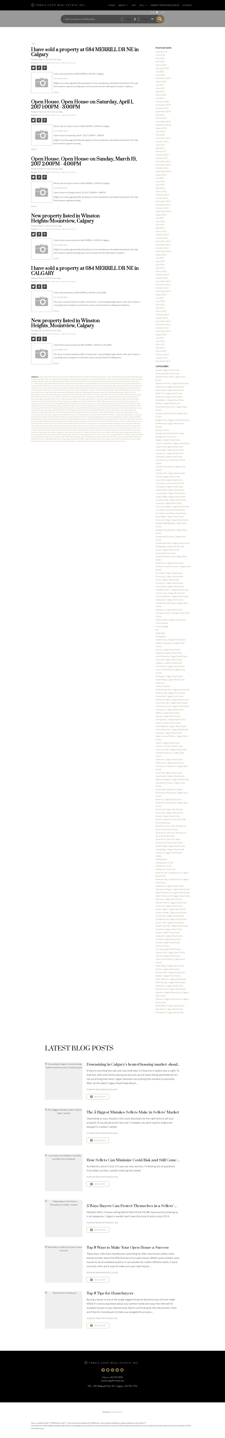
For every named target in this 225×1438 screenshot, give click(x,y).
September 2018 (163, 125)
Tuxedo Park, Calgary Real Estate (133, 434)
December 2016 (163, 161)
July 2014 (160, 258)
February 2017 (162, 154)
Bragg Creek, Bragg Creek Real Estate (68, 381)
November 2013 (163, 284)
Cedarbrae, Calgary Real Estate (126, 383)
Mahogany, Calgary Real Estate (127, 405)
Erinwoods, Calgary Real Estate (94, 397)
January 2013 (162, 317)
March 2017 (161, 151)
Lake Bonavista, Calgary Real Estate (171, 656)
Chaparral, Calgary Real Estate (169, 456)
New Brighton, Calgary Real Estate (78, 412)
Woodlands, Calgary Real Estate (116, 441)
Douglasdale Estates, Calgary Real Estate (124, 392)
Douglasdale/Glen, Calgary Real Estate (42, 394)
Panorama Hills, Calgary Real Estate (93, 414)
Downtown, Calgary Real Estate (170, 563)
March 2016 (161, 191)
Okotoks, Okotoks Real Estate (73, 414)
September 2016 (163, 171)
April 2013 (160, 307)
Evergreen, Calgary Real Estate (129, 397)
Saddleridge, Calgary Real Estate (170, 849)
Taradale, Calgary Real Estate (70, 434)
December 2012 (163, 321)
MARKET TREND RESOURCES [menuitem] (165, 5)
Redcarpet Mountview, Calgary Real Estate (86, 419)
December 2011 (163, 361)
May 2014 (160, 264)
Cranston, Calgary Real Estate (55, 390)
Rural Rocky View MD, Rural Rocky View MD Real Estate (59, 423)
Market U (50, 408)
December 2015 (163, 201)
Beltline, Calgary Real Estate (110, 379)
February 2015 (162, 234)
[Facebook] (103, 1370)
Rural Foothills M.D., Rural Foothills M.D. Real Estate (101, 421)
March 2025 (161, 65)
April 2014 (160, 268)
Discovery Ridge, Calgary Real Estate (49, 392)
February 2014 (162, 274)
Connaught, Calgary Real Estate (64, 388)
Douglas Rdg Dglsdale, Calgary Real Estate (73, 392)
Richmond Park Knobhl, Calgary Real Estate (129, 419)
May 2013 (160, 304)
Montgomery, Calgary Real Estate (41, 412)
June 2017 (160, 144)
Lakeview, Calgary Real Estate (47, 405)
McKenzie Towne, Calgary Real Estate (71, 410)
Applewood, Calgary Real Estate (128, 377)
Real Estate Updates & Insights (64, 419)
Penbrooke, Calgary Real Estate (45, 417)
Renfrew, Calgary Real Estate (108, 419)
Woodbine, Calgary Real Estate (98, 441)
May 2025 (160, 58)
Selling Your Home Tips (108, 425)
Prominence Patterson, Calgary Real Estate (67, 417)
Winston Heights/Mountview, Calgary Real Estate (57, 63)
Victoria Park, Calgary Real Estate (118, 437)
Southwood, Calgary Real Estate (45, 432)
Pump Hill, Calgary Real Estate (89, 417)
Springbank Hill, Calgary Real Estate (65, 432)
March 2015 (161, 231)
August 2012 (161, 334)
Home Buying (121, 401)
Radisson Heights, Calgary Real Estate (129, 417)
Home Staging (130, 401)
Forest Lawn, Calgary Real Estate (83, 399)
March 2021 (161, 94)
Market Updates (59, 408)
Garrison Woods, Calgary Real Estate (104, 399)
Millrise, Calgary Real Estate (110, 410)
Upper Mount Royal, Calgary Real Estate (60, 437)
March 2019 (161, 118)
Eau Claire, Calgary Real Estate (75, 397)
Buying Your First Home (166, 436)
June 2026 (160, 55)
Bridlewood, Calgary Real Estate (89, 381)
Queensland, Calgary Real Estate (107, 417)
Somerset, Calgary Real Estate (93, 430)
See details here (61, 78)
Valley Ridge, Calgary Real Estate (82, 437)
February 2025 (162, 68)
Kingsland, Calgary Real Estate (118, 403)
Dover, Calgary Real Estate (81, 394)
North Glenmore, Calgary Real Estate (99, 412)
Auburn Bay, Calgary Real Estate (170, 390)
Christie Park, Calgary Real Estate (101, 386)
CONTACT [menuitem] (187, 5)
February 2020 (162, 101)
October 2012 (162, 328)
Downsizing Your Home (97, 394)
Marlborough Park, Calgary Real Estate (75, 408)
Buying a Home (108, 381)
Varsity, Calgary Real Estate (100, 437)
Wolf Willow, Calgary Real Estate (78, 441)
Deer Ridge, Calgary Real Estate (170, 516)
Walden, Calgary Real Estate (168, 975)
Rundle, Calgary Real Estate (77, 421)
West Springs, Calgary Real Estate (67, 439)
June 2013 (160, 301)
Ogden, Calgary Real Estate (56, 414)
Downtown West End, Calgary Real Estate (117, 394)
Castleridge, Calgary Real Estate (106, 383)
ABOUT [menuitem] (122, 5)
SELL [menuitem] (141, 5)
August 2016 (161, 174)
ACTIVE (152, 12)
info (136, 401)
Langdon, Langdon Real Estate (65, 405)
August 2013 (161, 294)
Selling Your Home (94, 425)
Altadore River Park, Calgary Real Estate (84, 377)
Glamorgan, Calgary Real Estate (124, 399)
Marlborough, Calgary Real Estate (98, 408)
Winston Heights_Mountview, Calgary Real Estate (57, 281)
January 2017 (162, 158)
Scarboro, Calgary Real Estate (51, 425)
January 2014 (162, 278)
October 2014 (162, 248)
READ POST (100, 1096)
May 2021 (160, 91)
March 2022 (161, 81)
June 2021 (160, 88)
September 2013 (163, 291)
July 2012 (160, 338)
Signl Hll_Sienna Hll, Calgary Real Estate (173, 896)
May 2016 (160, 184)
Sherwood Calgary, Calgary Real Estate (95, 428)
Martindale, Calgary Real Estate (117, 408)
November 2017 (163, 138)
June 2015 (160, 221)
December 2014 (163, 241)
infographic (34, 403)
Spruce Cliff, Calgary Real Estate (86, 432)
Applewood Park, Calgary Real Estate (107, 377)
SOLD (163, 12)
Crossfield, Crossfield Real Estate (97, 390)
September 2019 (163, 111)
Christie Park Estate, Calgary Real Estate (78, 386)
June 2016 (160, 181)
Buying (101, 381)
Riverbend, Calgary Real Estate (41, 421)
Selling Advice (70, 425)
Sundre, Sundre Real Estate (168, 932)
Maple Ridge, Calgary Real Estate (170, 679)
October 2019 (162, 108)
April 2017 (160, 148)
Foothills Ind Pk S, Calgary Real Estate (62, 399)
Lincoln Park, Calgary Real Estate (84, 405)
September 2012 (163, 331)
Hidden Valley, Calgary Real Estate (107, 401)
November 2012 (163, 324)
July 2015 (160, 218)
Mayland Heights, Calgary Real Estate (172, 699)
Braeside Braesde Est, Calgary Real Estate (130, 379)
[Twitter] (108, 1370)
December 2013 (163, 281)
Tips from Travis (101, 434)
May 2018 (160, 134)
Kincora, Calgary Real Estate (100, 403)
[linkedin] (117, 1370)
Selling (63, 425)
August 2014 (161, 254)
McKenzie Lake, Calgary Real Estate (48, 410)
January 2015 (162, 238)
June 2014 (160, 261)
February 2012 (162, 354)
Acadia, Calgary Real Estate (47, 377)
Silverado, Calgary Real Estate (54, 430)
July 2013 (160, 298)
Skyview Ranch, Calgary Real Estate (73, 430)
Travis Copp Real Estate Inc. (60, 5)
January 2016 (162, 198)
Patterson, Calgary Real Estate (169, 759)
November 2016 (163, 164)
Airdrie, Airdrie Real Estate (64, 377)
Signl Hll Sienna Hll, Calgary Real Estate (118, 428)
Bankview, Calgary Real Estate (73, 379)
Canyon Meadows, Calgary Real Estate (66, 383)
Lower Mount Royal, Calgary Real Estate (106, 405)
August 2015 (161, 214)
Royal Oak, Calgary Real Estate (59, 421)
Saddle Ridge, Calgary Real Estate (122, 423)
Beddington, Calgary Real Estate (91, 379)
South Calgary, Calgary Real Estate (113, 430)
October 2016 (162, 168)
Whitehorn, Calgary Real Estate (87, 439)
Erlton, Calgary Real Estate (111, 397)
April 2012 (160, 347)
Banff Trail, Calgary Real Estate (54, 379)
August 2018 (161, 128)
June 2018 (160, 131)
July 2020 (160, 98)
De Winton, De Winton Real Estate (118, 390)
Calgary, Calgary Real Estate (47, 383)
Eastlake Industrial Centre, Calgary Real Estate (52, 397)
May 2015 (160, 224)
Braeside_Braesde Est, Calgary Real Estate (44, 381)
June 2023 (160, 75)
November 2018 (163, 121)
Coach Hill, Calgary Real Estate (169, 480)
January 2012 (162, 357)
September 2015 (163, 211)
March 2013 (161, 311)
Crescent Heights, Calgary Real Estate (75, 390)
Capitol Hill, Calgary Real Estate (87, 383)
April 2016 (160, 188)
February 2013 (162, 314)
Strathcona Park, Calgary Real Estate (107, 432)
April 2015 (160, 228)
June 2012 (160, 341)
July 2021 (160, 85)
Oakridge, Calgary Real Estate (119, 412)
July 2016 (160, 178)
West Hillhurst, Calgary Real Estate (46, 439)
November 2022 (163, 78)
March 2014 (161, 271)
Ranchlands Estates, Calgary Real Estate (42, 419)
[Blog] (122, 1370)
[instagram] (112, 1370)
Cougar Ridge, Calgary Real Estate (124, 388)
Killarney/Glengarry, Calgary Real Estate (79, 403)
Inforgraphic (43, 403)
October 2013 (162, 288)
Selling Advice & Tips (81, 425)
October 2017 (162, 141)
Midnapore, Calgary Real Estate (92, 410)
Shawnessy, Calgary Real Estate (74, 428)
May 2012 (160, 344)
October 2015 (162, 208)
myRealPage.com (117, 1412)
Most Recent (161, 51)
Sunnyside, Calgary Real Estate (52, 434)
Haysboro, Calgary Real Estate (61, 401)
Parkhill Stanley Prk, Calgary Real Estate (115, 414)
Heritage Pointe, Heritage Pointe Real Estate (83, 401)
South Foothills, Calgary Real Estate (171, 912)
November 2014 (163, 244)
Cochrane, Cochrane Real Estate (45, 388)
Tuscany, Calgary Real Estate (115, 434)
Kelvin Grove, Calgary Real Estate (57, 403)
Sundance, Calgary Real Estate (127, 432)
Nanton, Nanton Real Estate (59, 412)
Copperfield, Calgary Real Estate (83, 388)
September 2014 (163, 251)
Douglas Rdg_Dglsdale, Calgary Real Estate (98, 392)
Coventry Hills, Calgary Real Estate (171, 500)
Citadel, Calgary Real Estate (120, 386)
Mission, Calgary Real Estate (127, 410)
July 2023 (160, 71)
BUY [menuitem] (134, 5)
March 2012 (161, 351)
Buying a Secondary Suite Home (123, 381)
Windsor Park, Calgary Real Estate (107, 439)
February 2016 (162, 194)
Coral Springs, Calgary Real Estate (103, 388)
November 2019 (163, 105)
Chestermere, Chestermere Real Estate (54, 386)
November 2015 (163, 204)
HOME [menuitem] (111, 5)
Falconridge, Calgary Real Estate (40, 399)
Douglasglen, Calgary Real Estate (63, 394)
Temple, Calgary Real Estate (87, 434)
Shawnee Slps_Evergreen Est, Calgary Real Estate (50, 428)
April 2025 (160, 61)
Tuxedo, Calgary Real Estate (40, 437)
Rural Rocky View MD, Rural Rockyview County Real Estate (94, 423)
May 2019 (160, 115)
